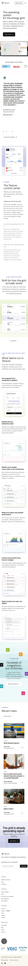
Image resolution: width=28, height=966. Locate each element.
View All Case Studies (9, 137)
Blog (2, 927)
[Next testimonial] (12, 131)
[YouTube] (5, 963)
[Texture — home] (5, 3)
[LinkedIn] (2, 963)
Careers (3, 910)
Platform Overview (5, 879)
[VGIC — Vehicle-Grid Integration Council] (12, 949)
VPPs (2, 894)
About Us (3, 908)
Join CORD (3, 925)
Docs (2, 882)
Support (3, 915)
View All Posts (8, 716)
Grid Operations (5, 898)
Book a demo (19, 3)
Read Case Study (7, 114)
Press (2, 913)
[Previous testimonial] (3, 131)
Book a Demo (8, 34)
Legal (2, 929)
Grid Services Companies (7, 896)
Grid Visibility (4, 900)
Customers (3, 884)
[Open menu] (25, 2)
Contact (3, 917)
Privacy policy (4, 960)
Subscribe (23, 866)
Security (3, 932)
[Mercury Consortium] (23, 949)
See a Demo (13, 841)
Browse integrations (13, 684)
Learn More (13, 340)
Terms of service (14, 960)
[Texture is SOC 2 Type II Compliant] (4, 941)
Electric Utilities (5, 892)
